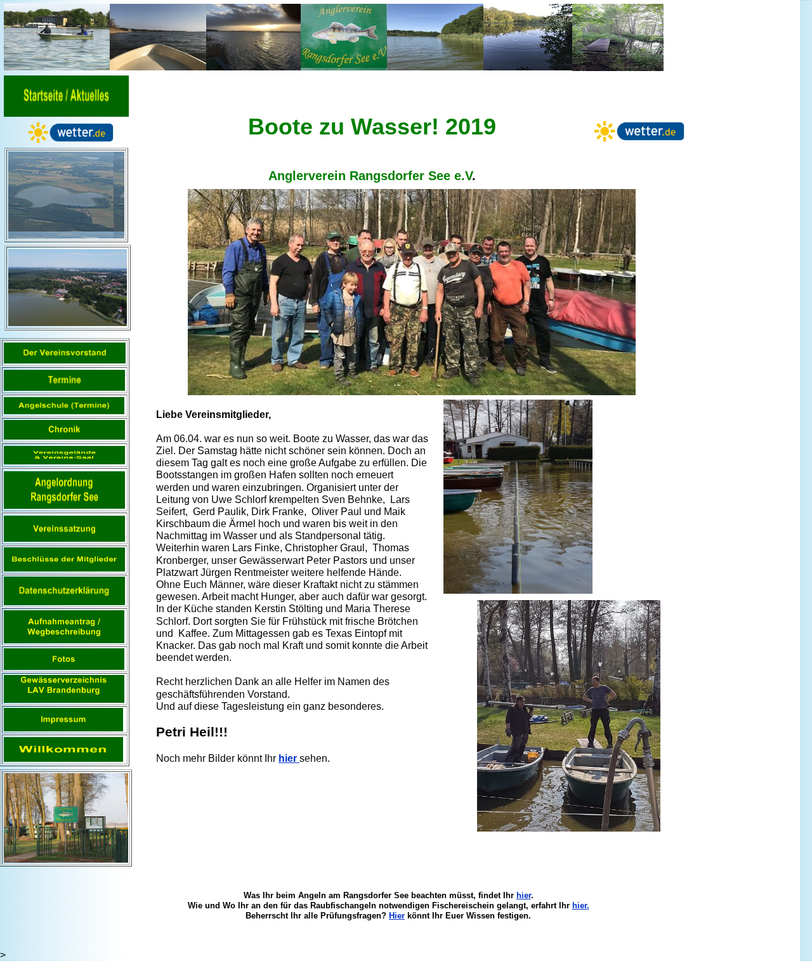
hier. (580, 905)
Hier (397, 915)
